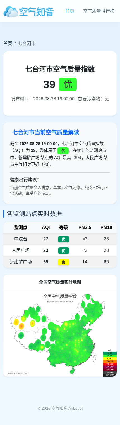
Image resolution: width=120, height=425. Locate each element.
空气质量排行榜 (98, 11)
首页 (69, 11)
